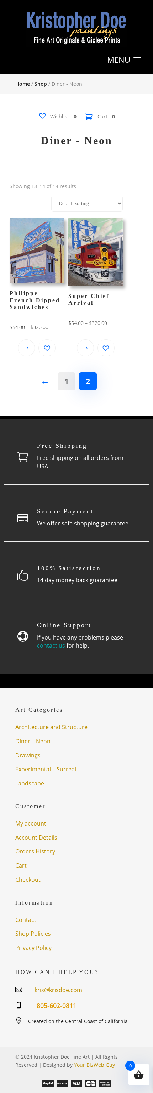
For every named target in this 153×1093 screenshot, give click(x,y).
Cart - (105, 116)
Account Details (36, 837)
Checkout (28, 880)
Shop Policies (33, 933)
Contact (25, 920)
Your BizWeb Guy (94, 1064)
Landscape (29, 783)
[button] (47, 347)
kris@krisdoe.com (58, 990)
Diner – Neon (33, 741)
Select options (26, 347)
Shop (41, 83)
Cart (21, 865)
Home (22, 83)
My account (30, 823)
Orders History (35, 851)
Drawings (28, 755)
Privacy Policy (33, 948)
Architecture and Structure (51, 727)
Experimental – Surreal (45, 769)
